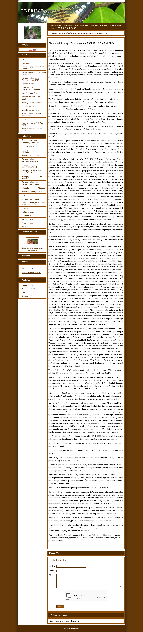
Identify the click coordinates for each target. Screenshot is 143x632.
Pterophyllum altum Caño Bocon (32, 177)
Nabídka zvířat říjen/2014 (32, 192)
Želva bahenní (27, 119)
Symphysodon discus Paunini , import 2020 (30, 79)
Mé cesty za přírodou (30, 199)
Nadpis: (52, 571)
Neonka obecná (28, 106)
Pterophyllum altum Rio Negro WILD (31, 172)
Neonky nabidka (28, 146)
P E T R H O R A (34, 10)
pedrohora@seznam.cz (31, 273)
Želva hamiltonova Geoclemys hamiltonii (30, 141)
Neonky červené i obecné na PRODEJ (33, 151)
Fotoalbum (60, 25)
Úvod (53, 25)
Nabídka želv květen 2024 (32, 156)
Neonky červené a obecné (32, 103)
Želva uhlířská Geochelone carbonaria (32, 249)
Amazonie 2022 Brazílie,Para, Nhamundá (32, 88)
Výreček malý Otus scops (32, 93)
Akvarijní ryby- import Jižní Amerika (33, 68)
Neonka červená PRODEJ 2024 (32, 124)
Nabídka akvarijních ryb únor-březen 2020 (34, 73)
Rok (23, 195)
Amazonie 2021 (28, 84)
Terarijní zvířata (28, 219)
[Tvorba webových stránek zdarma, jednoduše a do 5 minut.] (79, 628)
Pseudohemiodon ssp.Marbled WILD (29, 166)
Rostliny (25, 208)
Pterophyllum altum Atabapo (33, 188)
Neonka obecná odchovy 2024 (32, 130)
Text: (51, 575)
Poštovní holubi (28, 212)
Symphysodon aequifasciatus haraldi (31, 160)
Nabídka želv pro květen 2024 (32, 98)
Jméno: (52, 566)
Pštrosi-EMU (27, 216)
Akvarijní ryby (27, 223)
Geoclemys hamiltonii (30, 110)
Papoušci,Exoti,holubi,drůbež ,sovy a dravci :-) (83, 25)
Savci (24, 227)
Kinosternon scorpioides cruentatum (31, 114)
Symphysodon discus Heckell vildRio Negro (30, 183)
